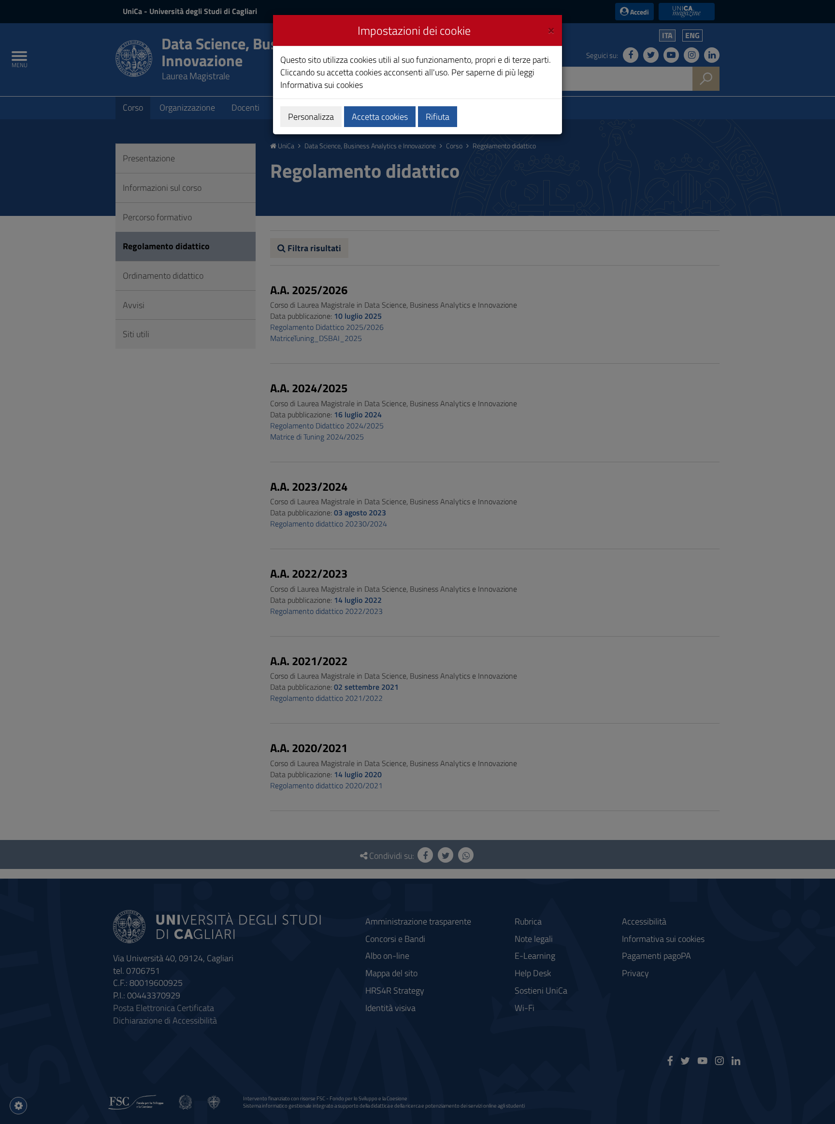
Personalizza (311, 116)
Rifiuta (437, 116)
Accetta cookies (380, 116)
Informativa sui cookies (321, 84)
